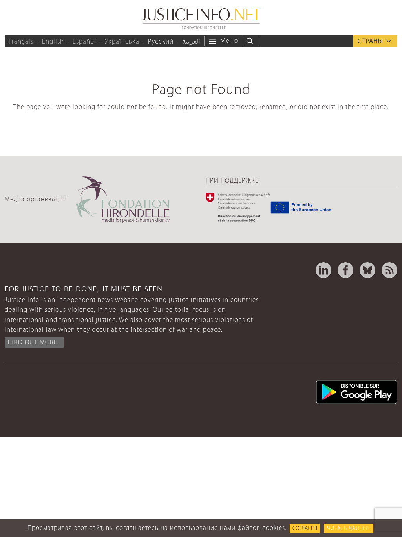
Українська (122, 42)
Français (21, 42)
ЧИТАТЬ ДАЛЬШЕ (349, 528)
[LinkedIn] (323, 270)
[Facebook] (345, 270)
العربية (191, 42)
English (53, 42)
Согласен (304, 528)
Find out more (32, 342)
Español (84, 42)
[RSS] (389, 270)
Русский (161, 42)
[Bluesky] (367, 270)
